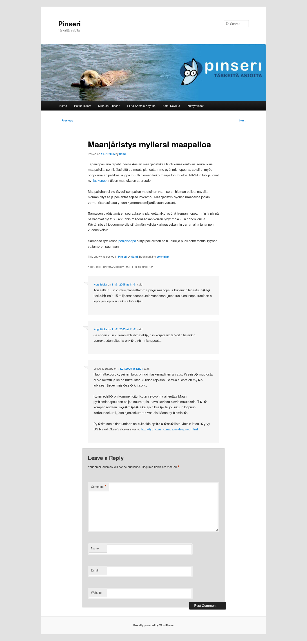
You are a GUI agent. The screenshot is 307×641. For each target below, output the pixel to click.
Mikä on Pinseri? (109, 105)
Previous (65, 120)
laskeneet (100, 180)
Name (95, 548)
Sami (122, 154)
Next (244, 120)
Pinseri (69, 23)
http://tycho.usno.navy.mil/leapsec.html (169, 429)
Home (63, 105)
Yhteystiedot (195, 105)
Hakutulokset (82, 105)
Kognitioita (100, 284)
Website (96, 592)
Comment (99, 486)
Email (94, 570)
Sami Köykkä (171, 105)
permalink (163, 256)
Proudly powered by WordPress (153, 625)
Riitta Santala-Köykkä (141, 105)
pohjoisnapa (127, 240)
